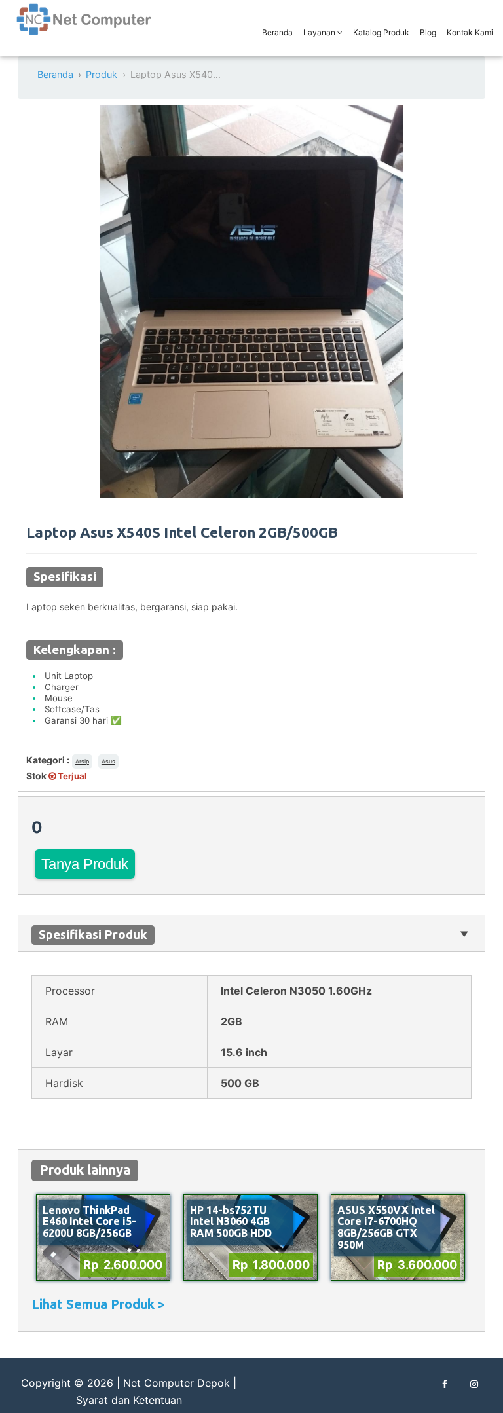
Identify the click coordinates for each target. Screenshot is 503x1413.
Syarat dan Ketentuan (129, 1399)
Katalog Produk (381, 32)
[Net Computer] (84, 26)
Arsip (82, 761)
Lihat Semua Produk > (98, 1304)
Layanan (320, 32)
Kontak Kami (470, 32)
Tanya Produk (84, 864)
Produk (101, 74)
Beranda (277, 32)
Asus (108, 761)
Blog (428, 32)
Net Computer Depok (176, 1382)
